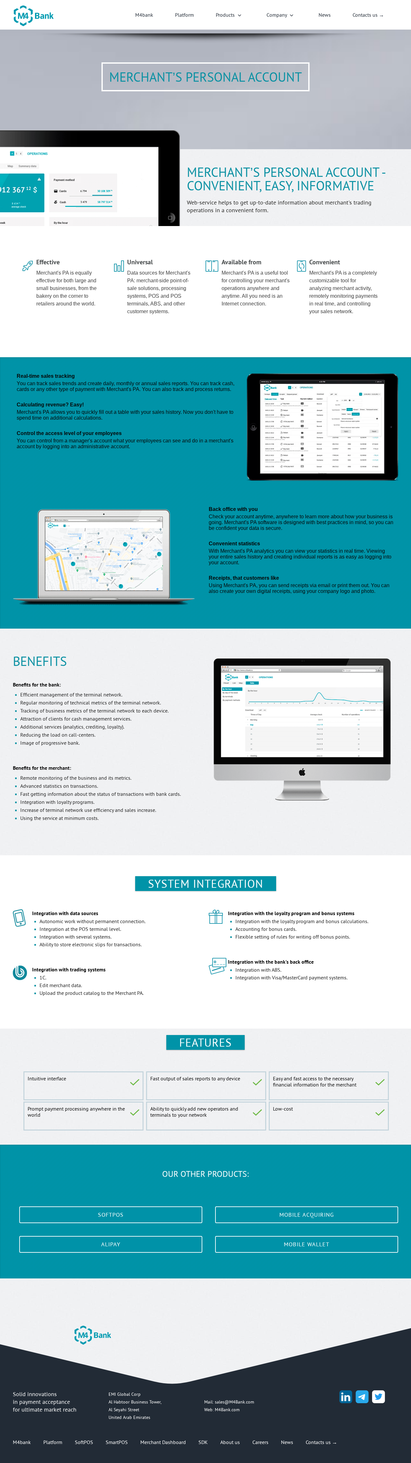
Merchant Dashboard (163, 1442)
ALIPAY (110, 1244)
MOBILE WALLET (306, 1244)
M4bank (144, 15)
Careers (260, 1442)
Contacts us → (368, 15)
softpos (111, 1214)
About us (230, 1442)
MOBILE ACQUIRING (306, 1214)
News (325, 15)
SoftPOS (84, 1442)
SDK (203, 1442)
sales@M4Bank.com (234, 1402)
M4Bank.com (227, 1410)
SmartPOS (117, 1442)
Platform (184, 15)
